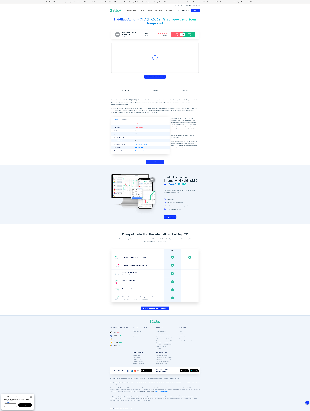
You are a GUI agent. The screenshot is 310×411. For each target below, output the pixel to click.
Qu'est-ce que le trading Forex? (164, 342)
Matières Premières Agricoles (186, 340)
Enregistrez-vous (170, 217)
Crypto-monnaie (183, 339)
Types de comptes (161, 331)
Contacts (135, 335)
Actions (181, 333)
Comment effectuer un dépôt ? (164, 357)
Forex (180, 331)
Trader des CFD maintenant (155, 162)
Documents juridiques (161, 363)
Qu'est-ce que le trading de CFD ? (164, 340)
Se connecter (185, 10)
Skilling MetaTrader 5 (138, 363)
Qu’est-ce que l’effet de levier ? (164, 344)
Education (158, 348)
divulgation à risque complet (161, 391)
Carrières (135, 333)
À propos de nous (137, 331)
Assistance (189, 5)
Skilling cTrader (137, 359)
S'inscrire (195, 10)
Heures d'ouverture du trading (163, 335)
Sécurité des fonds (138, 337)
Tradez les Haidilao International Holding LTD (155, 308)
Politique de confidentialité (163, 361)
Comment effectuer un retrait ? (164, 359)
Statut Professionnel (161, 346)
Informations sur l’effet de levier (164, 339)
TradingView (136, 357)
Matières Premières (184, 337)
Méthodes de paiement (162, 355)
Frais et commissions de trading (164, 337)
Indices (181, 335)
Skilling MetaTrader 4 (138, 361)
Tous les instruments (161, 333)
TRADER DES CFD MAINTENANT (155, 77)
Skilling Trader (136, 355)
